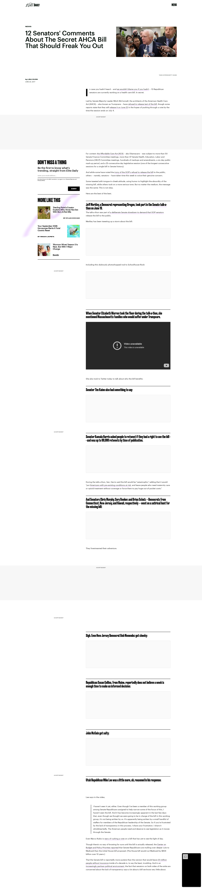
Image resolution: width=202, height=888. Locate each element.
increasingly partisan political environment (105, 866)
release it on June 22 (119, 107)
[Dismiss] (198, 855)
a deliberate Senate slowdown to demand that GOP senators (137, 212)
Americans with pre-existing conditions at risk (110, 485)
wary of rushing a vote (114, 838)
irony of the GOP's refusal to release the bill (133, 172)
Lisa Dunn (33, 79)
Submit (74, 188)
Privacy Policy (41, 180)
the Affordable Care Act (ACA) (110, 153)
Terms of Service (70, 179)
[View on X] (128, 242)
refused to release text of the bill (142, 104)
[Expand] (184, 855)
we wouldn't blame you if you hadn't (133, 89)
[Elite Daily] (32, 5)
